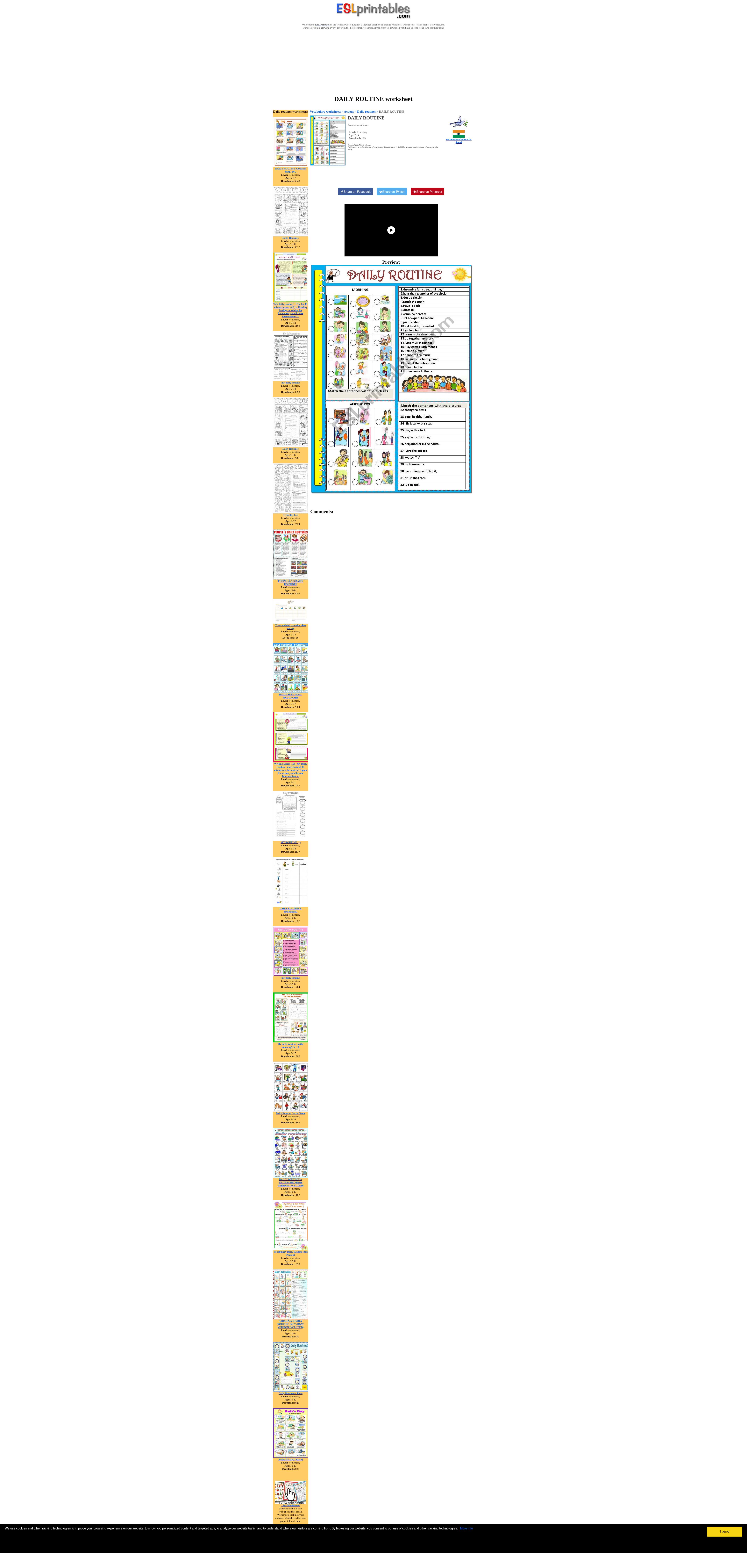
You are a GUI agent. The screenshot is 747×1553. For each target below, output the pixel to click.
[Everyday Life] (290, 512)
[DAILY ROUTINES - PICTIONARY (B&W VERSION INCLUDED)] (290, 1176)
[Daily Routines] (290, 235)
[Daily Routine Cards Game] (290, 1110)
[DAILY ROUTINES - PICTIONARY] (290, 692)
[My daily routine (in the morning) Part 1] (290, 1041)
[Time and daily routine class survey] (290, 622)
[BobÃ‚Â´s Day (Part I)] (290, 1457)
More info (466, 1528)
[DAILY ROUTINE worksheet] (391, 379)
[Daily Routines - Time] (290, 1390)
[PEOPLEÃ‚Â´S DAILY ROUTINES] (290, 578)
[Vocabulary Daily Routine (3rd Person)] (290, 1249)
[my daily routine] (290, 380)
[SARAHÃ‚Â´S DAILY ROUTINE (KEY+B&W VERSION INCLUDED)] (290, 1318)
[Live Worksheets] (290, 1503)
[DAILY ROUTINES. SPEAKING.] (290, 906)
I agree (724, 1531)
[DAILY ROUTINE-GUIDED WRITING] (290, 166)
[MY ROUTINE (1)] (290, 839)
